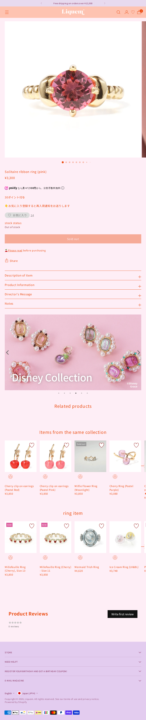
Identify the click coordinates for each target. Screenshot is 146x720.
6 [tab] (87, 393)
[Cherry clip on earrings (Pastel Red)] (20, 456)
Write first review (122, 614)
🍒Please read (13, 250)
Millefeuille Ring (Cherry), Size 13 (15, 569)
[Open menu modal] (7, 12)
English (8, 693)
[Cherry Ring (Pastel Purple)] (125, 456)
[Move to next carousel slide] (143, 466)
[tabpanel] (73, 352)
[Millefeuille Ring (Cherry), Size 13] (20, 537)
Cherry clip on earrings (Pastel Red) (19, 488)
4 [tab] (76, 393)
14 (32, 215)
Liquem (29, 698)
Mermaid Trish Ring (87, 567)
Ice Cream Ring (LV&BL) (124, 567)
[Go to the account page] (127, 12)
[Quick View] (10, 476)
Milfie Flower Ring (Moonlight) (86, 488)
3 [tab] (70, 393)
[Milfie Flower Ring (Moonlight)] (90, 456)
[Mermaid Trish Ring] (90, 537)
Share (14, 261)
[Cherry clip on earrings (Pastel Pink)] (55, 456)
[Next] (104, 3)
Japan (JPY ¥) (28, 693)
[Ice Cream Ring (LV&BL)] (125, 537)
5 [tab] (81, 393)
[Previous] (41, 3)
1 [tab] (59, 393)
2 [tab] (64, 393)
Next (137, 352)
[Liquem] (73, 12)
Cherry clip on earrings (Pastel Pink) (54, 488)
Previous (8, 352)
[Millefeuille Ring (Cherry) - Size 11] (55, 537)
